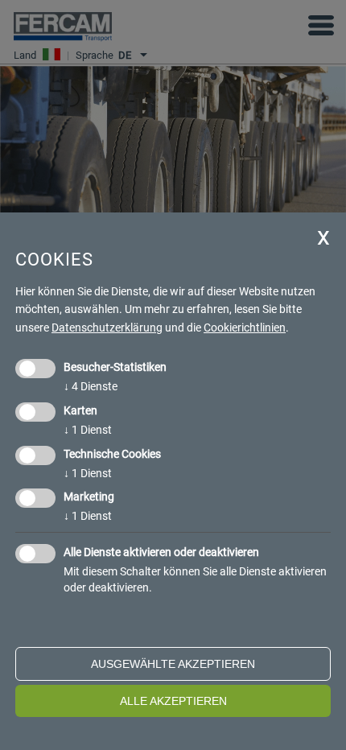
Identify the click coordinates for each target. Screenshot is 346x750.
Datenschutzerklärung (107, 327)
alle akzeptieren (173, 700)
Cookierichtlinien (245, 327)
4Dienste (90, 386)
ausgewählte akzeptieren (173, 663)
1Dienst (88, 429)
